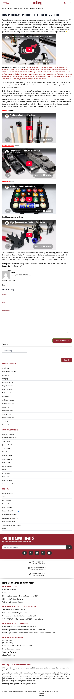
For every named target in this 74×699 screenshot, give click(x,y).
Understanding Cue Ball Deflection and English (19, 616)
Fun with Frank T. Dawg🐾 (10, 511)
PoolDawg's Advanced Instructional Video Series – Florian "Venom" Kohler (29, 633)
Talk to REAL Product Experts (12, 602)
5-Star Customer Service (11, 649)
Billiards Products (8, 504)
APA (3, 497)
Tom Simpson (6, 448)
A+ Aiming (5, 368)
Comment (6, 311)
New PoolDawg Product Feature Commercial (28, 8)
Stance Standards (8, 418)
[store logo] (37, 3)
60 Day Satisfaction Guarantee (13, 599)
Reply (4, 285)
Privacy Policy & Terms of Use (48, 691)
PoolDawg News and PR (10, 518)
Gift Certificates (8, 593)
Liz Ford (4, 470)
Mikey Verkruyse (7, 452)
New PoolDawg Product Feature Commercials (19, 627)
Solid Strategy (6, 414)
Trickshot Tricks (7, 425)
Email (4, 302)
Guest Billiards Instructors (10, 484)
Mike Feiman (6, 477)
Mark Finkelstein (7, 455)
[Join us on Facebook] (24, 553)
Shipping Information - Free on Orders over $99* (20, 596)
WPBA (4, 529)
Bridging (5, 379)
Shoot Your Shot (7, 411)
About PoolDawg (7, 493)
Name (4, 294)
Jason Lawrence (7, 473)
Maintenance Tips (8, 400)
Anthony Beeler (7, 459)
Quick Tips (5, 407)
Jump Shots (6, 396)
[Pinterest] (43, 553)
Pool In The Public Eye (9, 514)
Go (69, 547)
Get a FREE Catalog (9, 590)
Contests (42, 264)
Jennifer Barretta (7, 445)
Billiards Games (7, 389)
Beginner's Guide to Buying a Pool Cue (16, 613)
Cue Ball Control (7, 382)
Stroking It (5, 421)
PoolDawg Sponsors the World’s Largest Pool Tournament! (23, 630)
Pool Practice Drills (8, 403)
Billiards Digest (7, 480)
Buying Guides (7, 507)
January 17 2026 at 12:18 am (21, 275)
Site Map (42, 693)
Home (4, 8)
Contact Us (42, 696)
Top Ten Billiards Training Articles (14, 610)
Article (10, 8)
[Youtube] (49, 553)
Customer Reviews (9, 652)
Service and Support (8, 521)
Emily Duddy (6, 462)
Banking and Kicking (9, 371)
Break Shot (5, 375)
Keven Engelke (7, 466)
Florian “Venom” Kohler (9, 438)
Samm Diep (6, 441)
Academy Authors (8, 434)
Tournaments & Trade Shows (11, 525)
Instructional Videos (8, 393)
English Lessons (7, 386)
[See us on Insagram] (31, 553)
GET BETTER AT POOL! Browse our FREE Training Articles (22, 619)
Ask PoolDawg (6, 500)
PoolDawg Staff (16, 266)
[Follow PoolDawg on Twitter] (37, 553)
